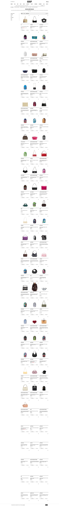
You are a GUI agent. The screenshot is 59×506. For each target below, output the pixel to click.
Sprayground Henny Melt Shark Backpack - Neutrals (44, 127)
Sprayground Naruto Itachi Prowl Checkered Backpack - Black (43, 361)
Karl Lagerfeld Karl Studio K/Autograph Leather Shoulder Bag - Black (25, 177)
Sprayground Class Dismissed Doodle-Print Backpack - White (34, 311)
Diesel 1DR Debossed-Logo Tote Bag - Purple (34, 411)
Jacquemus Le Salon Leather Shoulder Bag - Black (44, 110)
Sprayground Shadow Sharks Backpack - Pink (34, 428)
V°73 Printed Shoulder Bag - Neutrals (25, 26)
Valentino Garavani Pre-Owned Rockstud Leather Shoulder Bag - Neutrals (25, 394)
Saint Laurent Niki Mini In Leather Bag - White (44, 60)
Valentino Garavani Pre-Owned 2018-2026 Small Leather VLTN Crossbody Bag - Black (44, 378)
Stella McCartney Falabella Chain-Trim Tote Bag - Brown (25, 143)
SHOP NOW (23, 30)
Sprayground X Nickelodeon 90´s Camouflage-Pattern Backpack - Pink (34, 110)
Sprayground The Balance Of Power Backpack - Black (34, 244)
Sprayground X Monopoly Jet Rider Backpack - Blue (34, 127)
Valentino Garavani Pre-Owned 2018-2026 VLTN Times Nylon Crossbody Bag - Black (44, 244)
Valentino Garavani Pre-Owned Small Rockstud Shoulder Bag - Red (43, 160)
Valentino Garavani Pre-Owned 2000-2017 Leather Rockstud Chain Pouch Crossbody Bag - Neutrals (25, 110)
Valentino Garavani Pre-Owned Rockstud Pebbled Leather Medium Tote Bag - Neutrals (25, 411)
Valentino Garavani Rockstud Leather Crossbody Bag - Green (25, 428)
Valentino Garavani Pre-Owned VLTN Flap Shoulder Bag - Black (34, 93)
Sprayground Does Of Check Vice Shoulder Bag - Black (33, 361)
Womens (22, 13)
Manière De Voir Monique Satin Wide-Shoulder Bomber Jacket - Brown (34, 294)
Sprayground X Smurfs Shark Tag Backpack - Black (24, 43)
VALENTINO (22, 242)
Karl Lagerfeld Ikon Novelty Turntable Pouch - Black (43, 26)
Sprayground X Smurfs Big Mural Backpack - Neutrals (24, 461)
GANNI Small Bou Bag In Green (24, 210)
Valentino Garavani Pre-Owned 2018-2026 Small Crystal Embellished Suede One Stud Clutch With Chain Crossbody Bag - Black (44, 411)
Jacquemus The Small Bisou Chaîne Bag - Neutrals (25, 377)
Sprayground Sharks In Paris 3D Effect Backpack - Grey (44, 428)
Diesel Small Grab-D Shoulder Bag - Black (34, 277)
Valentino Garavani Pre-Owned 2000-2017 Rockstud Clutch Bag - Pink (43, 194)
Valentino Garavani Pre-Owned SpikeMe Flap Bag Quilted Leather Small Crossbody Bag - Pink (34, 378)
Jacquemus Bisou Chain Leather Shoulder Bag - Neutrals (25, 227)
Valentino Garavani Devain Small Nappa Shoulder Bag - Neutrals (34, 444)
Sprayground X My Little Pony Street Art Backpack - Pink (44, 177)
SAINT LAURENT (41, 58)
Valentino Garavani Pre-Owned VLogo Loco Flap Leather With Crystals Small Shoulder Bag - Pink (34, 60)
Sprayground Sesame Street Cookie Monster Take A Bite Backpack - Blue (24, 93)
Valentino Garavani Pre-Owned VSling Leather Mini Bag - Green (34, 43)
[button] (15, 13)
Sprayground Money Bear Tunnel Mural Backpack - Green (44, 394)
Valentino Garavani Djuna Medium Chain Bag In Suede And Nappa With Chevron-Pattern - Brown (25, 260)
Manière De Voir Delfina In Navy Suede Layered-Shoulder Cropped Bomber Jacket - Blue (34, 495)
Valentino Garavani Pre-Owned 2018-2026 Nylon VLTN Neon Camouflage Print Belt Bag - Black (25, 76)
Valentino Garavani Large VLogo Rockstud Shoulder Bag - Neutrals (24, 495)
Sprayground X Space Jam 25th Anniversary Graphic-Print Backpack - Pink (25, 127)
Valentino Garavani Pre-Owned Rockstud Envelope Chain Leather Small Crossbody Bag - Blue (34, 461)
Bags (24, 13)
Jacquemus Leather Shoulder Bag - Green (44, 310)
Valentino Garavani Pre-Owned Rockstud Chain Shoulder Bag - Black (34, 177)
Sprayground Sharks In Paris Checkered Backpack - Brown (25, 194)
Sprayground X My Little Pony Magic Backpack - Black (43, 344)
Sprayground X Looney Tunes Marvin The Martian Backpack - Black (34, 344)
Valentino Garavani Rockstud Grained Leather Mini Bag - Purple (25, 244)
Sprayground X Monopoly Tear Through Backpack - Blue (44, 478)
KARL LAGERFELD (22, 175)
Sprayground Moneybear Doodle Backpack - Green (33, 210)
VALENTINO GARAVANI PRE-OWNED (33, 41)
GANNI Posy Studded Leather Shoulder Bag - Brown (44, 210)
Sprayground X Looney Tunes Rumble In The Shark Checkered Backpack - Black (44, 444)
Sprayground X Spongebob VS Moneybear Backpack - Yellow (24, 444)
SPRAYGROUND (22, 41)
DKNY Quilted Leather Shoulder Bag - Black (25, 478)
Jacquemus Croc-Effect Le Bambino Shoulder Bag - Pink (43, 260)
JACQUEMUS (41, 108)
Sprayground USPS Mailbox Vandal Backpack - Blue (43, 227)
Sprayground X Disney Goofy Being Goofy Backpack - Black (25, 311)
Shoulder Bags (27, 13)
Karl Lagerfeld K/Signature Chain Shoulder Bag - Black (33, 194)
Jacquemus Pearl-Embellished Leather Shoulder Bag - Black (34, 26)
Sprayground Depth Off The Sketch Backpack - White (24, 327)
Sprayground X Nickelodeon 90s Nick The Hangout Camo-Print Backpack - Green (44, 495)
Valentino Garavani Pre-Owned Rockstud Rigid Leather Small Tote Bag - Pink (34, 143)
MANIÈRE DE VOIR (32, 292)
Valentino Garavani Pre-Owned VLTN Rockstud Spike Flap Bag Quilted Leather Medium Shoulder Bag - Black (25, 294)
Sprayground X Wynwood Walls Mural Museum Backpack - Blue (25, 277)
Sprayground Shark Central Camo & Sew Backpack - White (25, 60)
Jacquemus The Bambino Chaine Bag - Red (34, 160)
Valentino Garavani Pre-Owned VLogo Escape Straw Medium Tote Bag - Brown (44, 327)
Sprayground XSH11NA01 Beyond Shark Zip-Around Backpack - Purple (25, 361)
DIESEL (31, 275)
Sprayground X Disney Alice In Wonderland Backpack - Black (43, 277)
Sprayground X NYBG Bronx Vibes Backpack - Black (43, 143)
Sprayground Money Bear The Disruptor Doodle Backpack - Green (25, 160)
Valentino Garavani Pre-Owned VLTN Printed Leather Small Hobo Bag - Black (34, 260)
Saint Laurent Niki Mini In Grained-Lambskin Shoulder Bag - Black (33, 76)
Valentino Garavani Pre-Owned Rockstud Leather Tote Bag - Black (34, 394)
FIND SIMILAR (27, 30)
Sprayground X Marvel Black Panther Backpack (34, 227)
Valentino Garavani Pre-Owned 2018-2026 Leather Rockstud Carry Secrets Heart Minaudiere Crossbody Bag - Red (34, 327)
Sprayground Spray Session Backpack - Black (44, 93)
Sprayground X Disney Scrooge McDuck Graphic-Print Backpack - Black (44, 461)
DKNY (21, 476)
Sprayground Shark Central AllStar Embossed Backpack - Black (43, 76)
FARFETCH (22, 62)
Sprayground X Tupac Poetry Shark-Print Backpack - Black (25, 344)
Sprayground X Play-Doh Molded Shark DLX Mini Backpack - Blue (44, 43)
